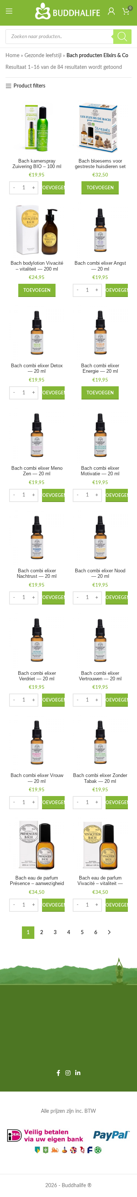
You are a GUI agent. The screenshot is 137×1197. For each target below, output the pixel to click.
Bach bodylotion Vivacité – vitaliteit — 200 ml (37, 266)
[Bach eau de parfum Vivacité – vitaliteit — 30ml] (100, 845)
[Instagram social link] (68, 1073)
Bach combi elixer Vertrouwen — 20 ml (100, 676)
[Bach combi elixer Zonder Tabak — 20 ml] (100, 742)
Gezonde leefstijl (42, 55)
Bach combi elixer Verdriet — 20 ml (37, 676)
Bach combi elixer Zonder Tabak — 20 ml (100, 778)
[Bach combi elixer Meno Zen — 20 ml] (37, 435)
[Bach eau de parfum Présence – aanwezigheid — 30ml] (37, 845)
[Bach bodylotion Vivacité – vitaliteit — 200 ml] (37, 230)
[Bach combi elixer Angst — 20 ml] (100, 230)
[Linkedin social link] (78, 1073)
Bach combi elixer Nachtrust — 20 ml (37, 573)
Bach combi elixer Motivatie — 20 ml (100, 471)
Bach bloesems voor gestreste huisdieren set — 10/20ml (100, 167)
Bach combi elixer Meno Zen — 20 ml (36, 471)
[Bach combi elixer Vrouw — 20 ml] (37, 742)
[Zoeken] (122, 36)
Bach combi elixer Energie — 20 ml (100, 368)
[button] (53, 187)
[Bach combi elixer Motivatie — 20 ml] (100, 435)
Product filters (29, 86)
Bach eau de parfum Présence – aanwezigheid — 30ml (37, 884)
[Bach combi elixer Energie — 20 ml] (100, 333)
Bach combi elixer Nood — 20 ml (100, 573)
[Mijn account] (111, 11)
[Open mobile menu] (10, 11)
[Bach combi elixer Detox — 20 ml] (37, 333)
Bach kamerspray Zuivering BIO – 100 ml (36, 164)
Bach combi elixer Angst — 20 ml (100, 266)
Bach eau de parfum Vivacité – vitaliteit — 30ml (100, 884)
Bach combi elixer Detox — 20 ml (37, 368)
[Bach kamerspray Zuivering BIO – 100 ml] (37, 128)
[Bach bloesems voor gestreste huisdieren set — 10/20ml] (100, 128)
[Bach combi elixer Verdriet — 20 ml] (37, 640)
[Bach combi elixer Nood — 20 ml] (100, 538)
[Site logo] (67, 11)
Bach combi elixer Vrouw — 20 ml (37, 778)
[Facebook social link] (58, 1073)
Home (12, 55)
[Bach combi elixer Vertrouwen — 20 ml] (100, 640)
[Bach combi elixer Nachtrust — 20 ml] (37, 538)
